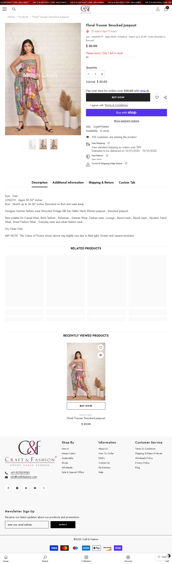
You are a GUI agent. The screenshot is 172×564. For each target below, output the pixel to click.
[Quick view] (101, 355)
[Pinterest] (26, 488)
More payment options (126, 121)
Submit (63, 524)
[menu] (5, 9)
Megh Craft (85, 415)
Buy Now (118, 97)
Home (11, 17)
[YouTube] (35, 488)
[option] (43, 79)
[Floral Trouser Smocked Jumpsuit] (86, 371)
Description (40, 182)
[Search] (14, 9)
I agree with (97, 105)
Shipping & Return (101, 182)
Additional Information (68, 182)
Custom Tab (127, 182)
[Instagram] (17, 488)
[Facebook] (8, 488)
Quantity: (92, 68)
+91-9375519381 (20, 473)
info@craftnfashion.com (24, 477)
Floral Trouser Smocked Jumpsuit (86, 418)
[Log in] (158, 9)
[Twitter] (44, 488)
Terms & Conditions (116, 105)
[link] (157, 97)
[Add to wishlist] (101, 347)
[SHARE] (164, 97)
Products (23, 17)
